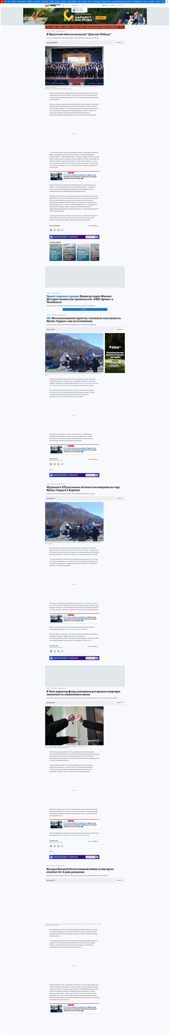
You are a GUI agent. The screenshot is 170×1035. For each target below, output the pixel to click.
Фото (9, 1)
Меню (2, 1)
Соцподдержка (72, 1)
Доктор (145, 1)
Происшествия (106, 1)
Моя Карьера (60, 27)
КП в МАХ (96, 27)
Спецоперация (21, 1)
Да (74, 10)
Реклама (113, 5)
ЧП (52, 469)
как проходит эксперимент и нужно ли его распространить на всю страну (80, 176)
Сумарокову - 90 (67, 27)
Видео (14, 1)
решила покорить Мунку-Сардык (78, 550)
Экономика (45, 1)
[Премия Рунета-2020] (65, 5)
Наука (79, 1)
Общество (37, 1)
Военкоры (82, 27)
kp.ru (97, 225)
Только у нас (75, 27)
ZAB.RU (84, 756)
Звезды (57, 1)
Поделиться (119, 42)
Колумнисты (96, 1)
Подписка (121, 5)
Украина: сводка (89, 27)
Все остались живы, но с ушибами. (77, 629)
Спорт (90, 1)
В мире (51, 1)
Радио (106, 5)
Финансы (152, 1)
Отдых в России (103, 27)
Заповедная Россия (113, 27)
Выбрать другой (79, 10)
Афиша (85, 1)
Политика (30, 1)
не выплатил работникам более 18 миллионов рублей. (72, 835)
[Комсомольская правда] (53, 5)
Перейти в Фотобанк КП (63, 747)
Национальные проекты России (121, 1)
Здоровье (63, 1)
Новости (54, 27)
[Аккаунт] (167, 1)
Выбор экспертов (137, 1)
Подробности (86, 640)
